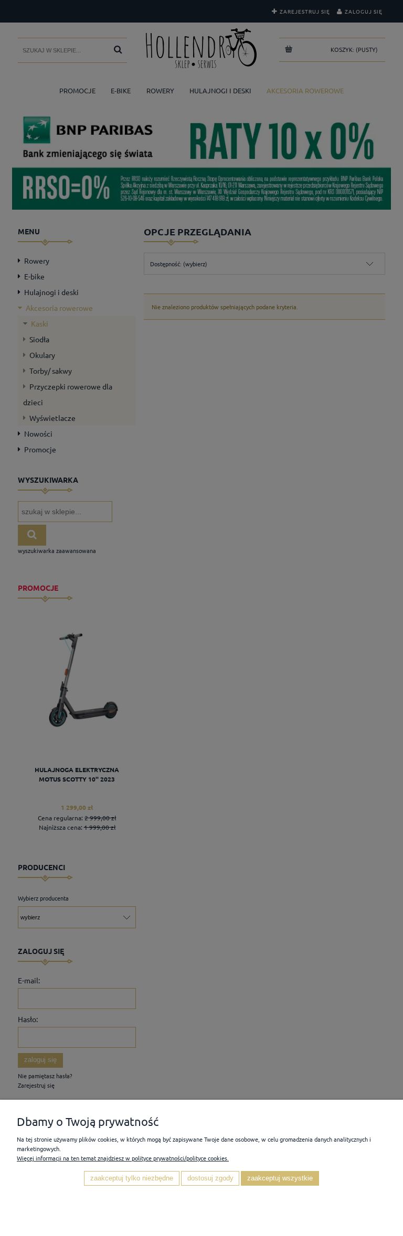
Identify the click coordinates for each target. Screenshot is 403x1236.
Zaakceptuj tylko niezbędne (131, 1178)
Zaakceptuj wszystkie (280, 1178)
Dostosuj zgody (210, 1178)
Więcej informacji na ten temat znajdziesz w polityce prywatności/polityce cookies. (123, 1158)
